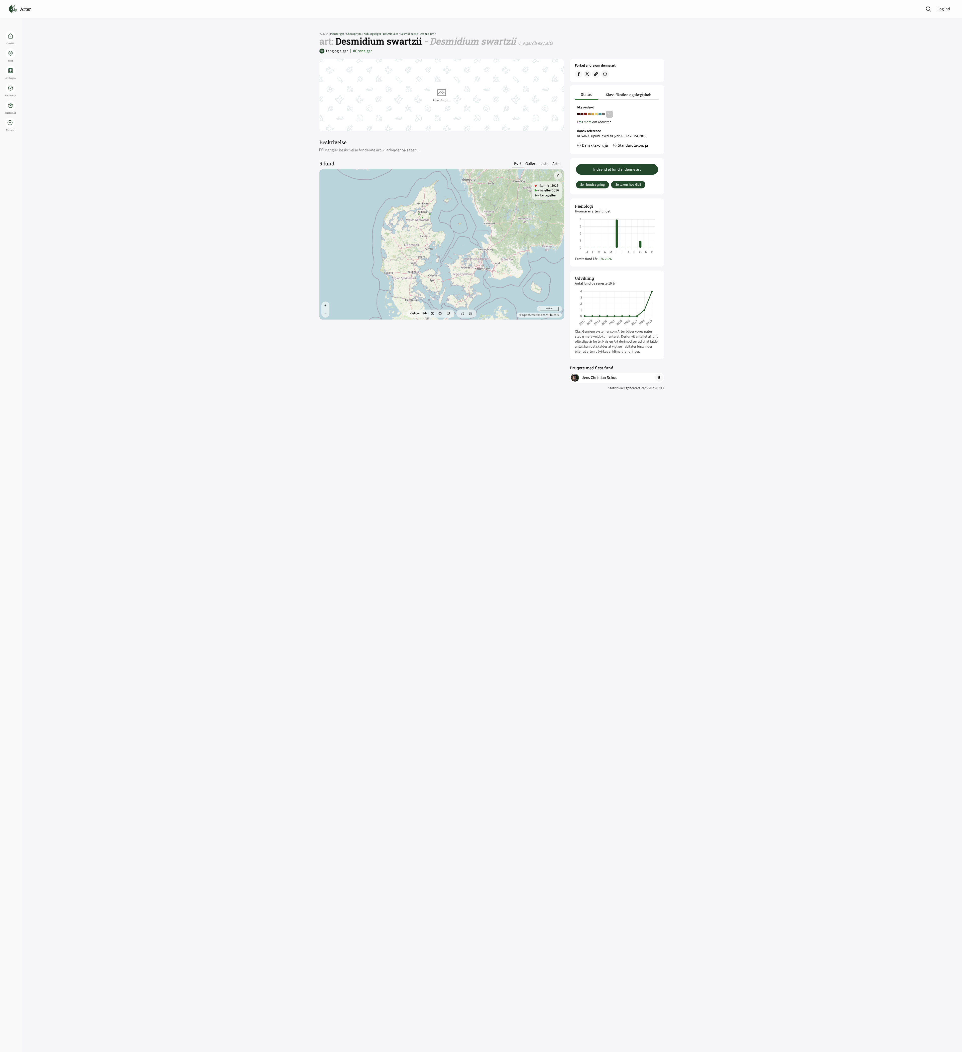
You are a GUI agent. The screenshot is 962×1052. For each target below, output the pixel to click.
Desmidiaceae (410, 34)
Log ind (943, 9)
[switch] (432, 314)
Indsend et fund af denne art (617, 169)
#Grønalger (361, 51)
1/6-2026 (605, 258)
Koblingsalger (373, 34)
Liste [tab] (544, 163)
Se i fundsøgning (592, 184)
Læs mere (584, 122)
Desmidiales (391, 34)
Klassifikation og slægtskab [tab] (628, 95)
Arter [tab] (556, 163)
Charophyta (355, 34)
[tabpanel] (617, 128)
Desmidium (428, 34)
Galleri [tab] (530, 163)
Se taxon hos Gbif (628, 184)
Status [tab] (586, 94)
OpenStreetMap (532, 315)
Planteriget (338, 34)
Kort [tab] (517, 163)
